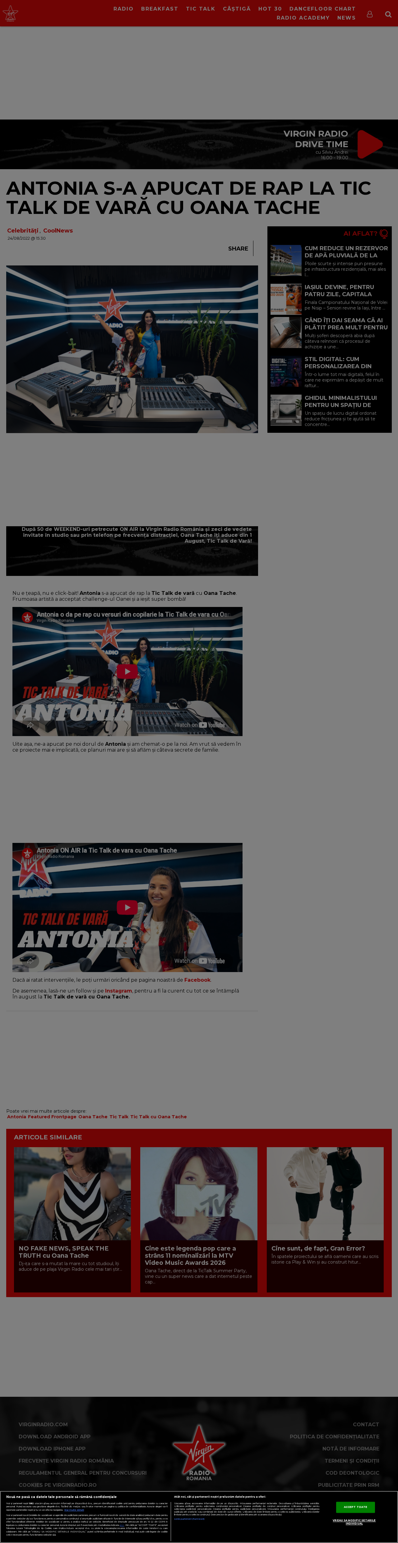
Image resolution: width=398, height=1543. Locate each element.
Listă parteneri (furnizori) (189, 1519)
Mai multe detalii (74, 1510)
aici (122, 1525)
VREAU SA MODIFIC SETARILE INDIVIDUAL (354, 1522)
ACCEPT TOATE (355, 1507)
